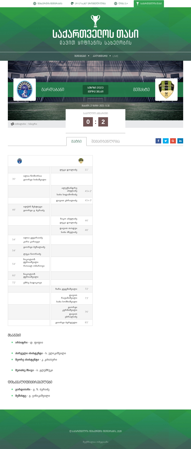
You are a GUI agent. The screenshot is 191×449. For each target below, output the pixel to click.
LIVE (115, 56)
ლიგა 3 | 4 (123, 4)
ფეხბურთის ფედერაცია (49, 4)
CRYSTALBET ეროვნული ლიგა (90, 4)
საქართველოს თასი (151, 4)
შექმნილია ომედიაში (95, 442)
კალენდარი (100, 56)
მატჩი (76, 142)
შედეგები (80, 56)
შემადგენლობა (105, 142)
